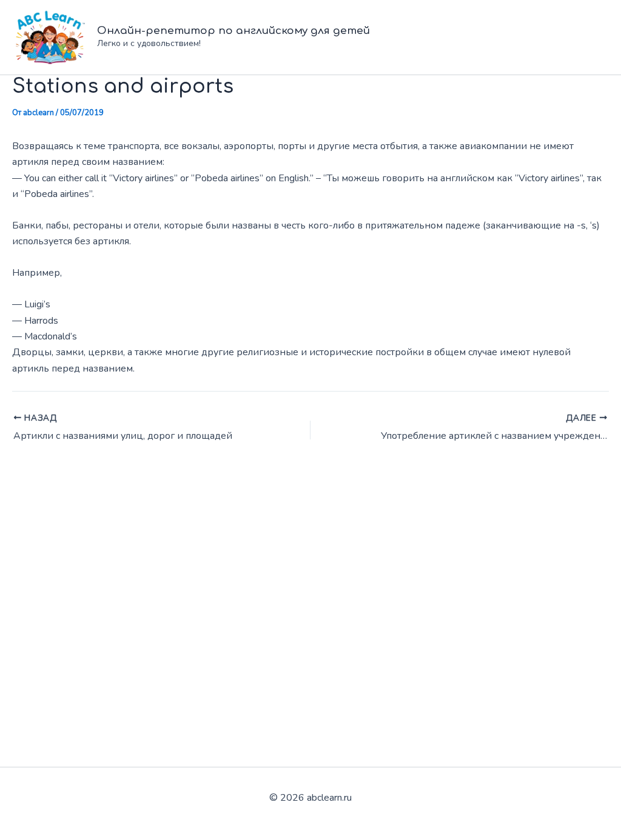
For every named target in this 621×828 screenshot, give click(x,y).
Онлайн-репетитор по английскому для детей (233, 30)
